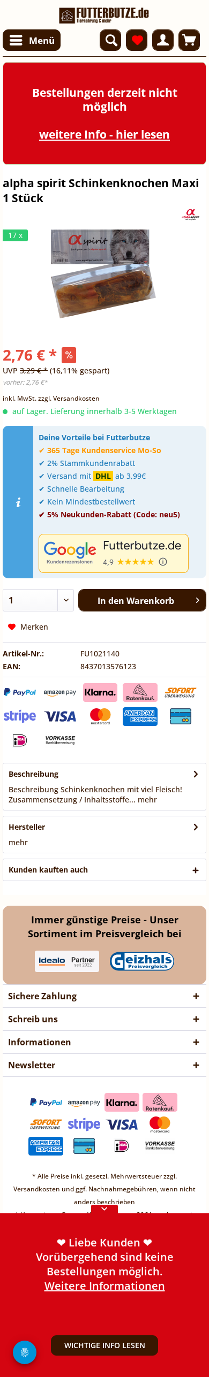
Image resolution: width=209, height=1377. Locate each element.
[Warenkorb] (189, 40)
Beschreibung (33, 774)
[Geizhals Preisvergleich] (142, 961)
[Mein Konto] (163, 40)
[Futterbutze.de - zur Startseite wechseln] (104, 12)
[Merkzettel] (136, 40)
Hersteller (27, 827)
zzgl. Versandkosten (69, 398)
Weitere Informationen (104, 1285)
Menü (42, 40)
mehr (146, 799)
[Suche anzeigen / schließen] (110, 40)
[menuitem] (32, 40)
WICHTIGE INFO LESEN (104, 1345)
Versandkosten (36, 1189)
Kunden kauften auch (48, 870)
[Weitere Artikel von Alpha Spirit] (190, 214)
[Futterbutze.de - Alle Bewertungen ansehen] (120, 553)
